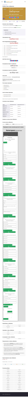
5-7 (4, 176)
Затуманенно (8, 387)
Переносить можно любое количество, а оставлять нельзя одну (9, 211)
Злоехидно (19, 378)
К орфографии (6, 268)
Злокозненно (8, 389)
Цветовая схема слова (8, 34)
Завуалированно (20, 389)
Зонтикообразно (8, 373)
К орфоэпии (6, 272)
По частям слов (6, 302)
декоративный (8, 326)
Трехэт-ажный (6, 257)
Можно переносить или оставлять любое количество (9, 206)
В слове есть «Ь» (6, 191)
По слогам (5, 300)
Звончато (19, 382)
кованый (20, 326)
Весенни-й (5, 238)
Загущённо (19, 380)
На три (5, 156)
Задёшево (19, 387)
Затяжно (20, 369)
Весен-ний (5, 240)
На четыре (5, 158)
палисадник (19, 338)
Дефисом (5, 228)
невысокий (8, 327)
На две (5, 154)
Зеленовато (19, 373)
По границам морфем (7, 298)
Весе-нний (5, 242)
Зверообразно (19, 371)
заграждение (8, 338)
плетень (8, 334)
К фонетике (6, 270)
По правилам (6, 296)
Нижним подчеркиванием (8, 226)
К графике (5, 266)
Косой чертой (6, 224)
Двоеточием (6, 222)
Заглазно (8, 382)
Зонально (8, 380)
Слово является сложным (8, 189)
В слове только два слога (7, 187)
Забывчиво (8, 371)
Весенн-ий (5, 236)
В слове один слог (6, 185)
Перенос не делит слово (7, 160)
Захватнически (8, 378)
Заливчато (8, 369)
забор (16, 25)
